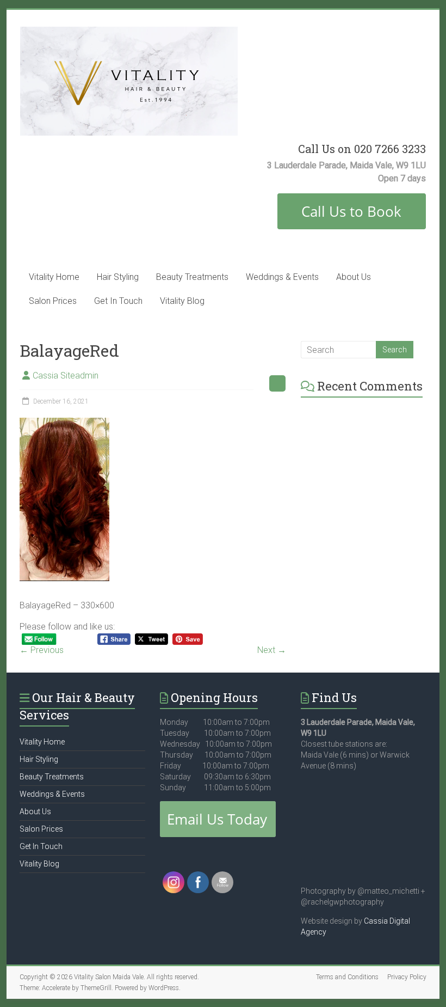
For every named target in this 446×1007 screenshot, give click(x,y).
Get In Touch (118, 301)
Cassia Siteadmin (65, 375)
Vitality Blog (182, 301)
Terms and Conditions (347, 977)
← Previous (42, 650)
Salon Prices (53, 301)
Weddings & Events (282, 277)
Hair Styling (118, 277)
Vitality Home (54, 277)
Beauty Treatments (192, 277)
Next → (271, 650)
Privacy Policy (406, 977)
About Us (353, 277)
